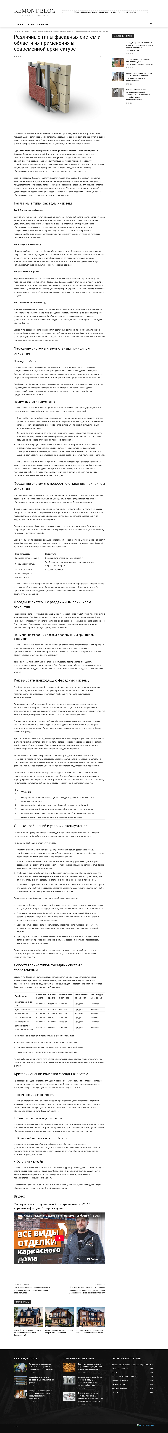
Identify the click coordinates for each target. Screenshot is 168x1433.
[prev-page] (15, 1341)
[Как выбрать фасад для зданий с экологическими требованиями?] (91, 1317)
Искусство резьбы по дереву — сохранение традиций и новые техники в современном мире (91, 1366)
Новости (25, 31)
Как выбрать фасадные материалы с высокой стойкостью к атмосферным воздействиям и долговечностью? (138, 94)
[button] (151, 24)
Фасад (33, 31)
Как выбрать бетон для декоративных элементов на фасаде (41, 1380)
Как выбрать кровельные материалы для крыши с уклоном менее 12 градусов (41, 1366)
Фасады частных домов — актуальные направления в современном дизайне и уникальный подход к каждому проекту (87, 1290)
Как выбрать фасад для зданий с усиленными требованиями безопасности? (27, 1332)
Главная (17, 31)
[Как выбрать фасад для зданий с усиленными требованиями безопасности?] (28, 1317)
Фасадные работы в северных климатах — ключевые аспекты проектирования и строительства (33, 1290)
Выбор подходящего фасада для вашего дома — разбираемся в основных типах (139, 61)
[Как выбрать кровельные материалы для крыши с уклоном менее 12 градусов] (20, 1367)
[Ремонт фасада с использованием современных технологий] (59, 1317)
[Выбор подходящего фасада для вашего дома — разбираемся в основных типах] (118, 62)
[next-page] (19, 1341)
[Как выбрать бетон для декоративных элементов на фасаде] (20, 1380)
